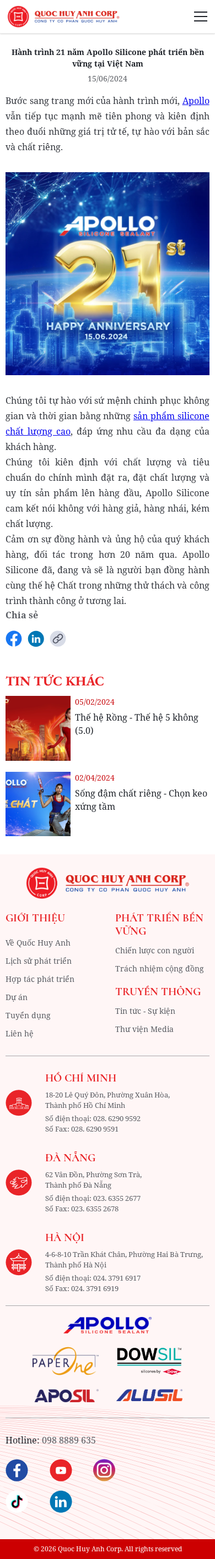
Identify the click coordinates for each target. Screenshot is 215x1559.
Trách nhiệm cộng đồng (159, 968)
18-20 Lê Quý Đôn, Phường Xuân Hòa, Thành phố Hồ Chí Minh (107, 1100)
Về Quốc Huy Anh (38, 942)
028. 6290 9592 (117, 1118)
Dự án (17, 997)
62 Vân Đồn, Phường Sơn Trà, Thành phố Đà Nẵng (93, 1180)
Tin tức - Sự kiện (145, 1011)
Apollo (195, 101)
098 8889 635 (69, 1440)
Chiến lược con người (154, 950)
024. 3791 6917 (117, 1278)
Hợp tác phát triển (40, 979)
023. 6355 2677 (117, 1198)
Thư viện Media (144, 1029)
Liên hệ (20, 1033)
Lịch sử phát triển (39, 961)
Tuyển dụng (28, 1015)
